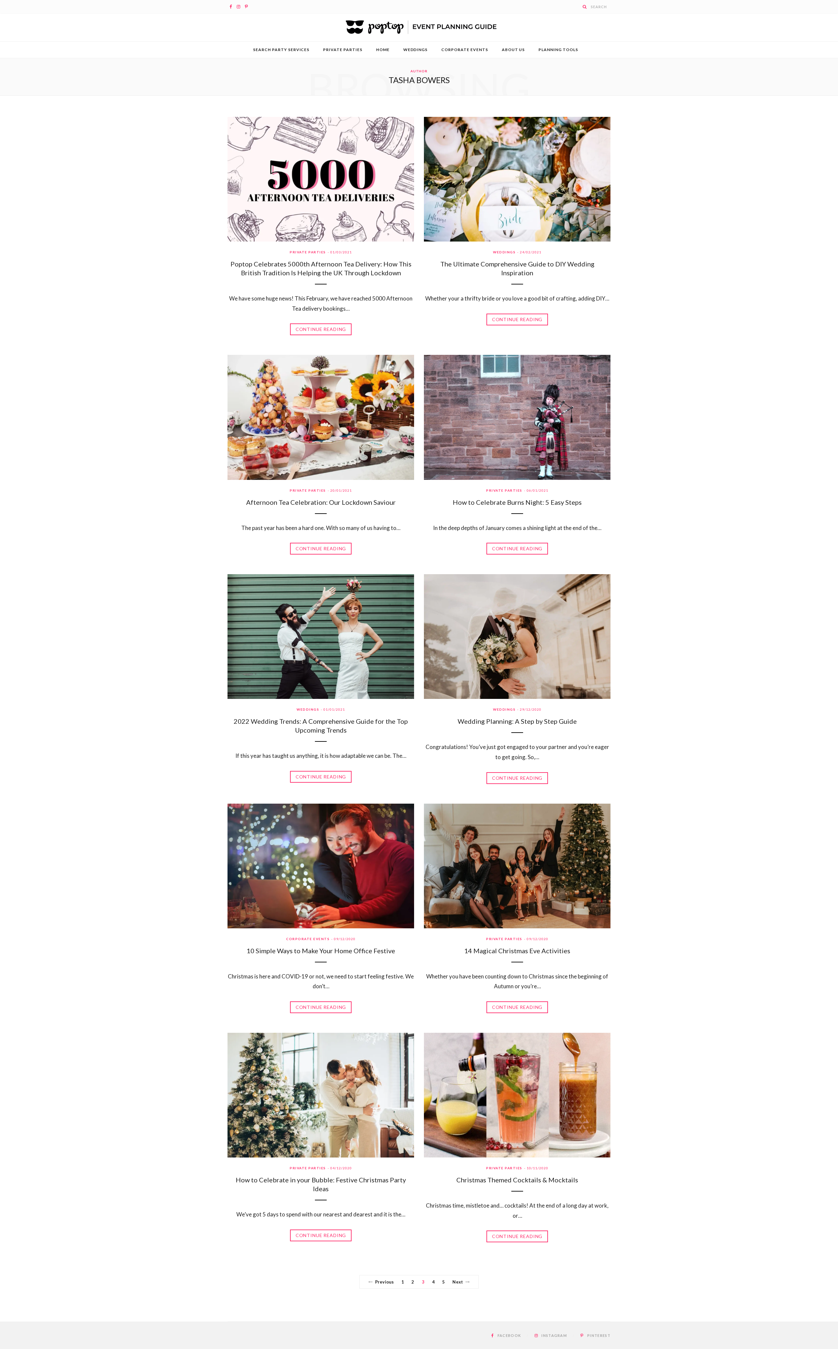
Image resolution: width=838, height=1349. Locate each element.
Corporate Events (464, 49)
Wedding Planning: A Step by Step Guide (517, 721)
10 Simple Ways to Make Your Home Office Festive (320, 951)
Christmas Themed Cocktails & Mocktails (517, 1180)
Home (383, 49)
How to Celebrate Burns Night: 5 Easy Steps (517, 502)
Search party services (281, 49)
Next (457, 1282)
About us (513, 49)
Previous (384, 1282)
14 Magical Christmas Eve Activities (517, 951)
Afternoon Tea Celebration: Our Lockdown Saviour (321, 502)
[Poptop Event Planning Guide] (419, 27)
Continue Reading (321, 329)
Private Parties (342, 49)
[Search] (585, 7)
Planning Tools (558, 49)
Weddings (415, 49)
